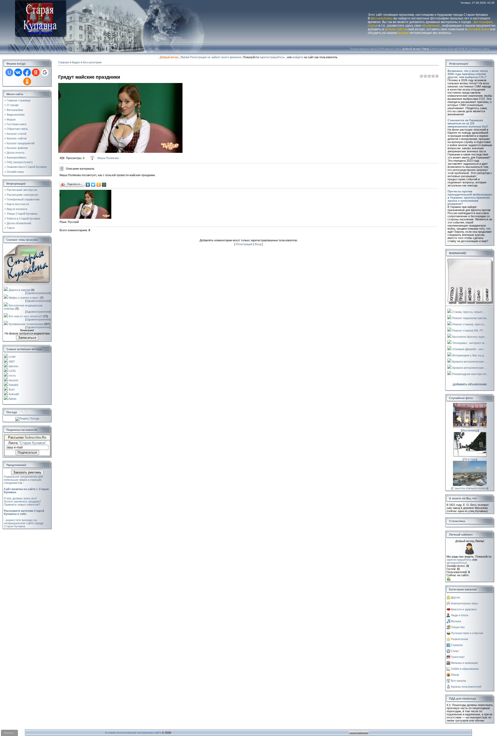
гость (12, 375)
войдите (298, 57)
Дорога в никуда (19, 289)
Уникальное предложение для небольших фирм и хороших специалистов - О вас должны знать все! (26, 487)
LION (12, 370)
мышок (13, 380)
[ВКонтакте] (88, 184)
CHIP (12, 356)
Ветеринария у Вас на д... (469, 355)
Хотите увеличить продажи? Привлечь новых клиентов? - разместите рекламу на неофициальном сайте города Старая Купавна (24, 514)
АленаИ (14, 394)
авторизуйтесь (456, 562)
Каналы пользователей (466, 686)
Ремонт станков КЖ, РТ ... (469, 330)
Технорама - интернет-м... (469, 342)
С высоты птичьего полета (469, 488)
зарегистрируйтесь (272, 57)
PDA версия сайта (390, 48)
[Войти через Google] (45, 72)
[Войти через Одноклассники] (27, 81)
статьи (373, 25)
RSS (460, 48)
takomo (13, 366)
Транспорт (458, 656)
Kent (11, 389)
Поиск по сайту (480, 48)
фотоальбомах (382, 18)
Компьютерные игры (464, 603)
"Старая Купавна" (32, 443)
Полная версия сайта (363, 48)
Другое (455, 597)
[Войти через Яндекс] (36, 72)
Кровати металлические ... (469, 361)
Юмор (455, 674)
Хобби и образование (465, 668)
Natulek (13, 384)
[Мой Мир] (104, 184)
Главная (63, 62)
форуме (403, 33)
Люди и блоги (459, 615)
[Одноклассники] (98, 184)
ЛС (466, 48)
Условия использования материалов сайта (133, 732)
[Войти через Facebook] (27, 72)
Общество (458, 627)
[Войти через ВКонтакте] (18, 72)
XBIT (12, 361)
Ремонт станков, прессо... (469, 324)
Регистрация (440, 48)
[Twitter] (93, 184)
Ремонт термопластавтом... (470, 318)
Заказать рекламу (27, 472)
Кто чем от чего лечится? (25, 316)
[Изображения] (85, 204)
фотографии (483, 22)
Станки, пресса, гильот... (468, 311)
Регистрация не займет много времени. (216, 57)
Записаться (27, 338)
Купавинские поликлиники (26, 324)
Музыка (456, 621)
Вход (453, 48)
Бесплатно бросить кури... (469, 336)
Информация (458, 63)
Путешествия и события (467, 633)
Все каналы (458, 680)
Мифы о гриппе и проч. (24, 297)
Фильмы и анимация (464, 662)
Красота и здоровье (464, 609)
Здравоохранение (38, 293)
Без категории (92, 62)
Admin (12, 398)
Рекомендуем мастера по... (470, 373)
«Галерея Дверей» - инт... (468, 349)
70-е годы (470, 459)
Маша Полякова (108, 158)
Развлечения (459, 639)
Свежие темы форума (22, 239)
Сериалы (457, 645)
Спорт (455, 650)
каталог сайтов (396, 29)
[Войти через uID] (9, 72)
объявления (431, 25)
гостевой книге (478, 29)
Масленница (470, 430)
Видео (76, 62)
